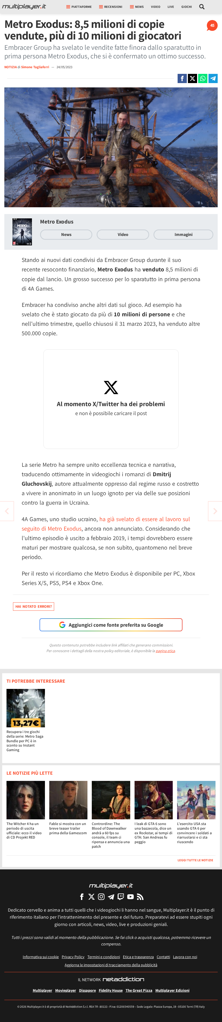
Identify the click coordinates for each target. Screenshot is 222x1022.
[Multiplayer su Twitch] (120, 896)
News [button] (139, 7)
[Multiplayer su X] (91, 896)
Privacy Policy (73, 956)
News (66, 234)
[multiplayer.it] (111, 885)
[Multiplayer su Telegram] (111, 896)
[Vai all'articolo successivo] (7, 511)
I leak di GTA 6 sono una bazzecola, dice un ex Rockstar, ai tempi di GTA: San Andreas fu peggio (153, 832)
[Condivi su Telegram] (213, 78)
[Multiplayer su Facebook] (82, 896)
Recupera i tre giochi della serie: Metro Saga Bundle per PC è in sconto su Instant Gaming (24, 740)
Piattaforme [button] (81, 7)
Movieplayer (65, 990)
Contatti (163, 956)
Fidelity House (111, 990)
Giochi (186, 7)
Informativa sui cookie (41, 956)
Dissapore (87, 990)
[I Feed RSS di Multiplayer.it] (140, 896)
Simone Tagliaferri (35, 67)
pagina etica (165, 650)
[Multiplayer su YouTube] (130, 896)
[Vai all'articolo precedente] (215, 511)
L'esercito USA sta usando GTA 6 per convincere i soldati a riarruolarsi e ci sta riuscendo (194, 832)
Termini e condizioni (103, 956)
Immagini (183, 234)
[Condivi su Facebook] (182, 78)
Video (155, 7)
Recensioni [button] (113, 7)
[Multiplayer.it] (24, 6)
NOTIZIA (10, 67)
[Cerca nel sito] (202, 7)
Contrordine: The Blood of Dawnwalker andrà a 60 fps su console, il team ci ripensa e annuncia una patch (111, 835)
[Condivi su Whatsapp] (202, 78)
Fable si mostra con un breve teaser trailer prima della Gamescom (68, 828)
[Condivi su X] (192, 78)
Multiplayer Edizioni (172, 990)
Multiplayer (42, 990)
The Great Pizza (139, 990)
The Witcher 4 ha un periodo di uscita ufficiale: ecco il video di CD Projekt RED (24, 830)
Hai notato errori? (33, 606)
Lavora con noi (185, 956)
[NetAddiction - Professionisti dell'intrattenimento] (123, 980)
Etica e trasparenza (138, 956)
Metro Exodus (56, 221)
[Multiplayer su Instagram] (101, 896)
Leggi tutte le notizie (195, 860)
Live (171, 7)
